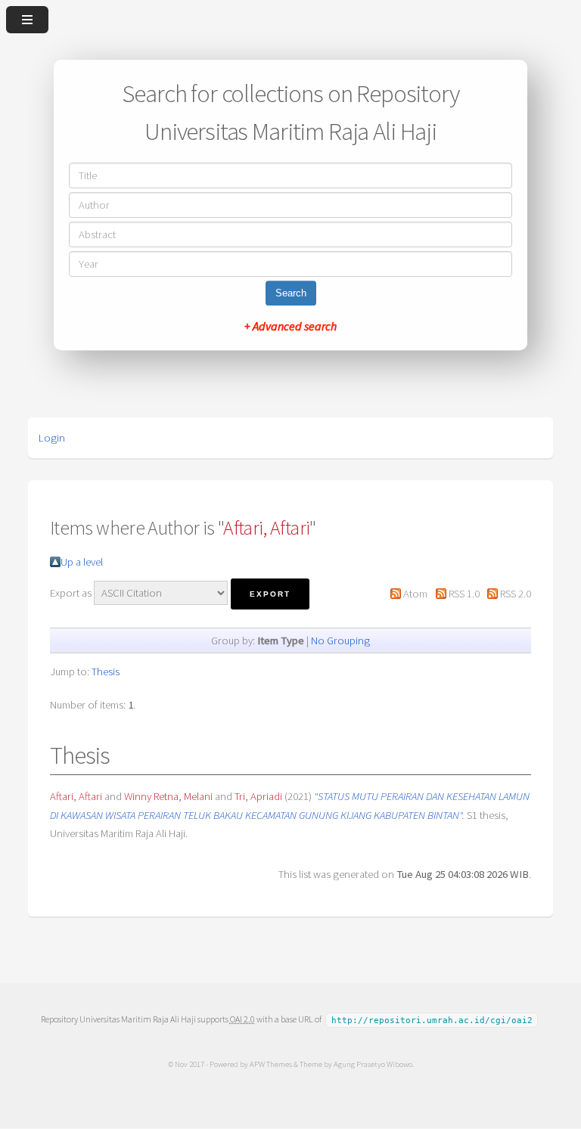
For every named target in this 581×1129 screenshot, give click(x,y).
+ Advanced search (290, 325)
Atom (415, 593)
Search (290, 293)
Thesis (106, 671)
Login (52, 438)
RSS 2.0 (515, 593)
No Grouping (340, 640)
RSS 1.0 (464, 593)
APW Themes (271, 1064)
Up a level (82, 562)
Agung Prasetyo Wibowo (373, 1064)
